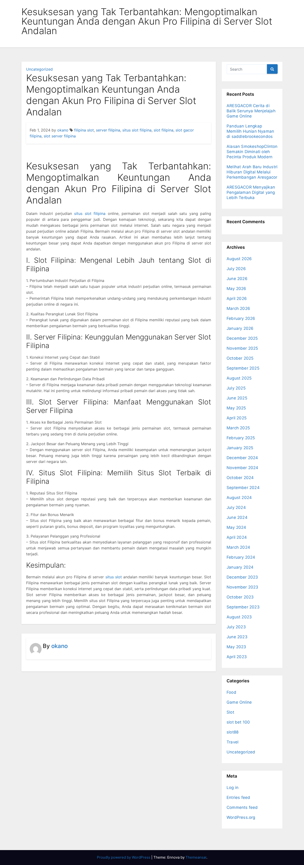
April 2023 (237, 656)
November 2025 (242, 348)
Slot (230, 712)
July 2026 (236, 268)
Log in (232, 787)
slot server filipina (60, 136)
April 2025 (237, 418)
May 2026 (236, 288)
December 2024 (242, 457)
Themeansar (195, 857)
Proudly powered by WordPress (124, 857)
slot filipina (163, 130)
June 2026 (237, 278)
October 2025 (240, 358)
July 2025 (236, 388)
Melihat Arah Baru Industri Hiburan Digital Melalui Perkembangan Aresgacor (252, 172)
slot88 (232, 732)
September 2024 (243, 487)
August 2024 (239, 497)
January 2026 (240, 328)
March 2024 (238, 547)
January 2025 (240, 447)
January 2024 (240, 567)
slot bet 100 (238, 722)
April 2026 (237, 298)
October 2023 (240, 597)
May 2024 (236, 527)
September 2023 (243, 607)
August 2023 (239, 617)
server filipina (108, 130)
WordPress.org (241, 817)
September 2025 (243, 368)
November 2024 (242, 467)
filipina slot (84, 130)
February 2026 (241, 318)
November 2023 (242, 587)
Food (231, 692)
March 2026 (238, 308)
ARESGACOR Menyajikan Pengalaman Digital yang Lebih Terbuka (251, 192)
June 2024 (237, 517)
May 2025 (236, 408)
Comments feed (242, 807)
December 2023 (242, 577)
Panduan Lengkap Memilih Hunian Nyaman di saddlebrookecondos (250, 131)
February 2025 (241, 437)
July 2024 (236, 507)
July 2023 (236, 627)
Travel (232, 742)
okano (62, 130)
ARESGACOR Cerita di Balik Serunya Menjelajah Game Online (251, 110)
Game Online (239, 702)
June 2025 (237, 398)
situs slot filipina (137, 130)
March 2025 (238, 428)
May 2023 (236, 646)
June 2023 (237, 636)
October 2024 (240, 477)
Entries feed (238, 797)
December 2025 (242, 338)
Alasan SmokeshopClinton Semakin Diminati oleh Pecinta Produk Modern (252, 151)
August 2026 (239, 258)
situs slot (113, 577)
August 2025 (239, 378)
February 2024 (241, 557)
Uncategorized (39, 69)
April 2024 (237, 537)
